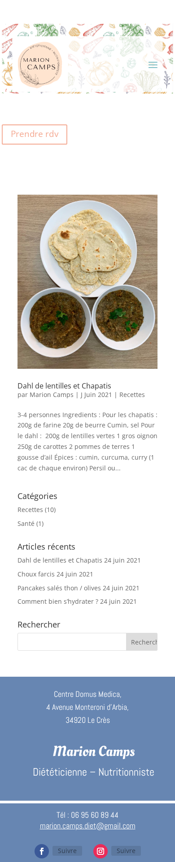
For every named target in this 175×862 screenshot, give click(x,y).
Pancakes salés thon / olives (59, 588)
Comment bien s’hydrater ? (58, 601)
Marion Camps (52, 394)
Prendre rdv (34, 134)
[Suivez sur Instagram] (100, 851)
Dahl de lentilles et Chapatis (64, 386)
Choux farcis (36, 574)
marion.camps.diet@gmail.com (88, 825)
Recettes (132, 394)
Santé (26, 523)
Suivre (67, 850)
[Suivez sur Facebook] (42, 851)
